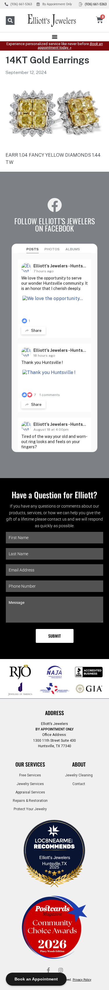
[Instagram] (60, 970)
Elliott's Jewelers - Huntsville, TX (66, 266)
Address (54, 713)
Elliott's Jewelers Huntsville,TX (54, 860)
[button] (10, 20)
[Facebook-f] (48, 970)
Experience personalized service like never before (54, 46)
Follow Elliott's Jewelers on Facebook (54, 224)
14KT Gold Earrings (47, 60)
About (79, 764)
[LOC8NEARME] (54, 842)
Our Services (30, 764)
